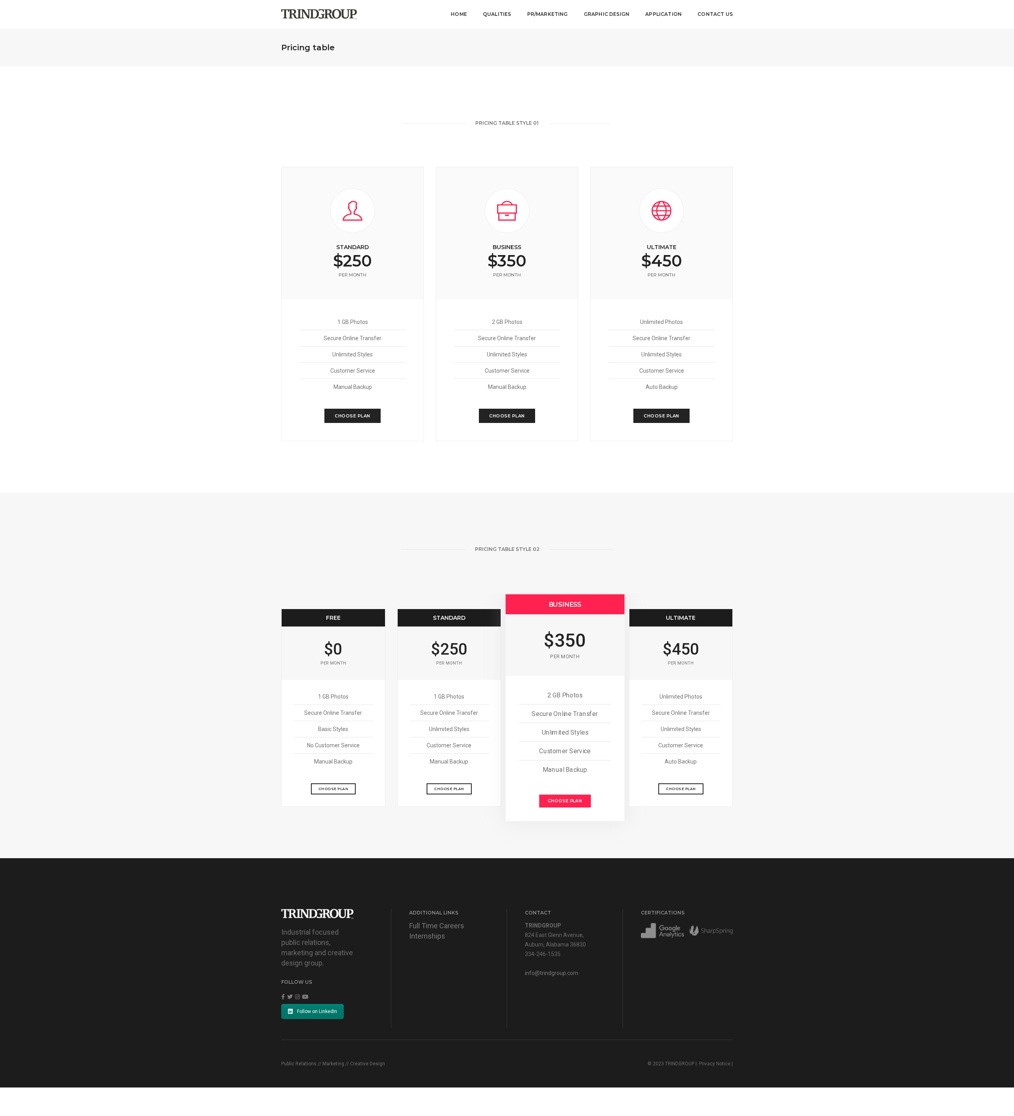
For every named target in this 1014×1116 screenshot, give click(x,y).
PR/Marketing (547, 14)
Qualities (497, 14)
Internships (427, 936)
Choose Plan (352, 416)
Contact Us (715, 14)
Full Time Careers (436, 926)
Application (663, 14)
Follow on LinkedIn (317, 1011)
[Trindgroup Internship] (319, 14)
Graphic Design (607, 14)
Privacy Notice (714, 1063)
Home (459, 14)
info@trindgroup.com (551, 973)
